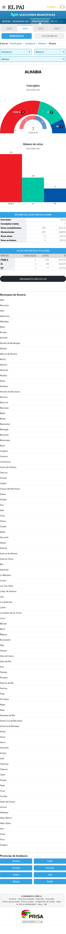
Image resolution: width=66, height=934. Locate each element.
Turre (2, 791)
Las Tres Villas (6, 586)
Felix (2, 510)
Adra (2, 311)
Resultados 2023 (20, 21)
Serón (2, 737)
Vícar (2, 839)
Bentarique (5, 440)
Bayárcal (4, 402)
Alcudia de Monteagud (10, 343)
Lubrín (3, 607)
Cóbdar (3, 483)
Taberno (4, 769)
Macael (3, 624)
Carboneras (5, 462)
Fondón (3, 526)
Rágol (2, 704)
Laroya (3, 580)
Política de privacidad (11, 902)
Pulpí (2, 694)
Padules (3, 672)
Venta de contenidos (26, 899)
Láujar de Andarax (8, 591)
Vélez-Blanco (6, 818)
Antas (2, 381)
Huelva (16, 874)
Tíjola (2, 785)
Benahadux (5, 424)
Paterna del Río (7, 683)
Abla (2, 300)
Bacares (4, 397)
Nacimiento (5, 640)
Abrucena (4, 305)
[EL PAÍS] (16, 7)
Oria (2, 667)
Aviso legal (50, 899)
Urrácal (3, 807)
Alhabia (3, 348)
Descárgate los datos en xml (33, 279)
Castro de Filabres (8, 467)
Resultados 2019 (40, 21)
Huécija (3, 548)
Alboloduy (4, 321)
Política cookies (27, 902)
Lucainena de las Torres (11, 613)
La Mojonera (5, 575)
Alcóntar (4, 338)
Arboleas (4, 386)
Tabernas (4, 764)
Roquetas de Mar (7, 715)
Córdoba (16, 868)
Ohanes (3, 650)
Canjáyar (4, 451)
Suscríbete (51, 7)
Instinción (4, 570)
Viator (2, 834)
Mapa (59, 902)
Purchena (4, 699)
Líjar (2, 597)
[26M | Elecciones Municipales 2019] (33, 14)
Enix (2, 505)
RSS (45, 904)
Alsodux (3, 375)
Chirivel (3, 478)
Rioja (2, 710)
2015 (25, 28)
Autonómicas (49, 36)
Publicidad (40, 899)
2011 (40, 28)
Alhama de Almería (8, 354)
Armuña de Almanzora (10, 392)
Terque (3, 780)
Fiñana (3, 521)
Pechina (3, 688)
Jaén (50, 874)
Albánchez (4, 316)
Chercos (4, 472)
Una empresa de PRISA (32, 914)
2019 (9, 28)
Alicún (3, 359)
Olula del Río (5, 661)
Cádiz (50, 861)
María (2, 629)
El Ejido (3, 499)
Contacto (12, 899)
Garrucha (4, 537)
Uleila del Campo (7, 802)
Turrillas (3, 796)
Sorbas (3, 753)
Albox (2, 327)
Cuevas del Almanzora (10, 489)
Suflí (2, 758)
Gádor (2, 532)
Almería (3, 365)
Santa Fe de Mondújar (10, 726)
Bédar (2, 413)
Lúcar (2, 618)
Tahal (2, 775)
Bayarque (4, 408)
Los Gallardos (6, 602)
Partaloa (4, 677)
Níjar (2, 645)
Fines (2, 516)
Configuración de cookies (45, 902)
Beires (3, 418)
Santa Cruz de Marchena (11, 721)
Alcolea (3, 332)
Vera (2, 829)
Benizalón (4, 435)
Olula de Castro (7, 656)
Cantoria (4, 456)
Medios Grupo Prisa (32, 922)
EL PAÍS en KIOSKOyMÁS (26, 904)
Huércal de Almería (8, 553)
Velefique (4, 812)
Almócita (4, 370)
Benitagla (4, 429)
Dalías (3, 494)
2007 (56, 28)
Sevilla (50, 881)
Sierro (3, 742)
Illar (1, 564)
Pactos (54, 21)
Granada (50, 868)
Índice (39, 904)
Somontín (4, 748)
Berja (2, 445)
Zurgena (4, 845)
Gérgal (3, 543)
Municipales (17, 36)
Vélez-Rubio (5, 823)
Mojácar (3, 634)
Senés (3, 731)
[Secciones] (4, 7)
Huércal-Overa (6, 559)
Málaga (16, 881)
